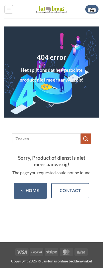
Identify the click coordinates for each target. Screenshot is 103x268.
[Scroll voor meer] (51, 105)
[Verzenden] (86, 138)
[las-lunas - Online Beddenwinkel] (51, 9)
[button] (8, 9)
